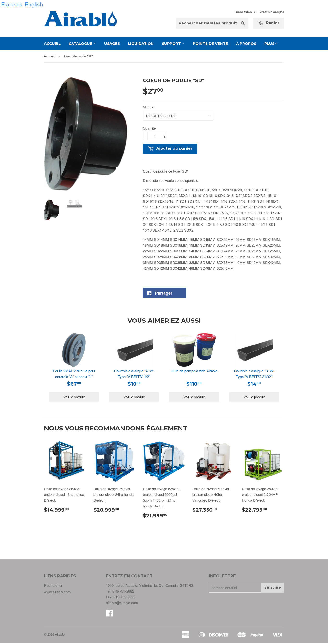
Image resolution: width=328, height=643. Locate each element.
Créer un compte (272, 12)
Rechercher (53, 585)
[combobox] (212, 23)
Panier (272, 23)
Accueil (52, 43)
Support (172, 43)
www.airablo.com (57, 591)
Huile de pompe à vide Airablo (194, 370)
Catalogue (81, 43)
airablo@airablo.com (122, 602)
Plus (269, 43)
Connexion (244, 12)
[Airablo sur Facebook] (109, 614)
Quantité (149, 128)
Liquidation (141, 43)
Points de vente (210, 43)
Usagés (112, 43)
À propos (246, 43)
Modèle (148, 107)
